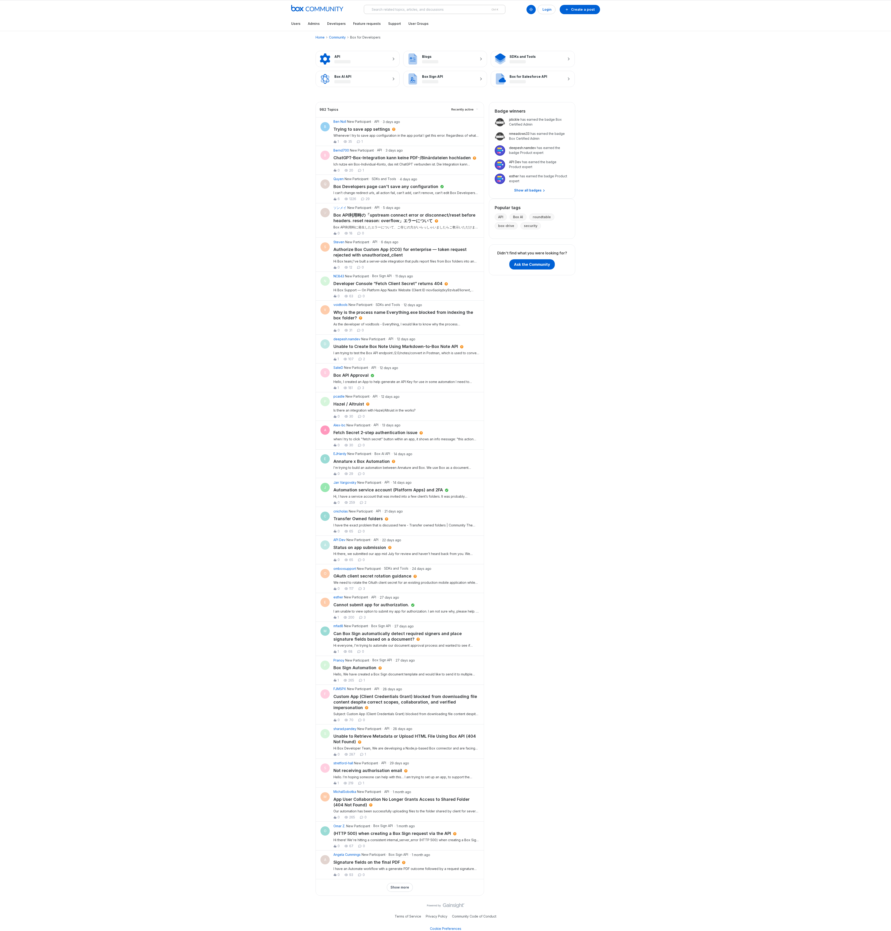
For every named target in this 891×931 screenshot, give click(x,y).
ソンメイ (339, 208)
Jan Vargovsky (344, 482)
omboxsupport (344, 569)
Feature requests (367, 24)
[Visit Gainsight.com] (445, 906)
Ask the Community (532, 264)
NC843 (338, 276)
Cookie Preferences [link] (445, 929)
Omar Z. (339, 826)
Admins (314, 24)
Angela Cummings (347, 854)
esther (338, 597)
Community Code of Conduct (474, 916)
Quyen (338, 179)
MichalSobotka (344, 792)
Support (394, 24)
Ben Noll (339, 121)
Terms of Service (408, 916)
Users (295, 24)
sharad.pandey (344, 729)
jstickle (514, 119)
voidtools (340, 305)
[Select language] (531, 9)
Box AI (518, 217)
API (500, 217)
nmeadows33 (519, 134)
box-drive (506, 226)
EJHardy (339, 454)
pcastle (339, 396)
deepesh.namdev (346, 339)
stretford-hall (343, 763)
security (530, 226)
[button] (580, 9)
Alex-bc (339, 425)
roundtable (542, 217)
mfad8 (338, 626)
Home (320, 37)
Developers (336, 24)
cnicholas (340, 511)
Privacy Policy (436, 916)
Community (337, 37)
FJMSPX (339, 689)
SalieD (338, 368)
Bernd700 (341, 150)
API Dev (339, 540)
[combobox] (434, 9)
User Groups (418, 24)
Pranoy (338, 660)
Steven (338, 242)
